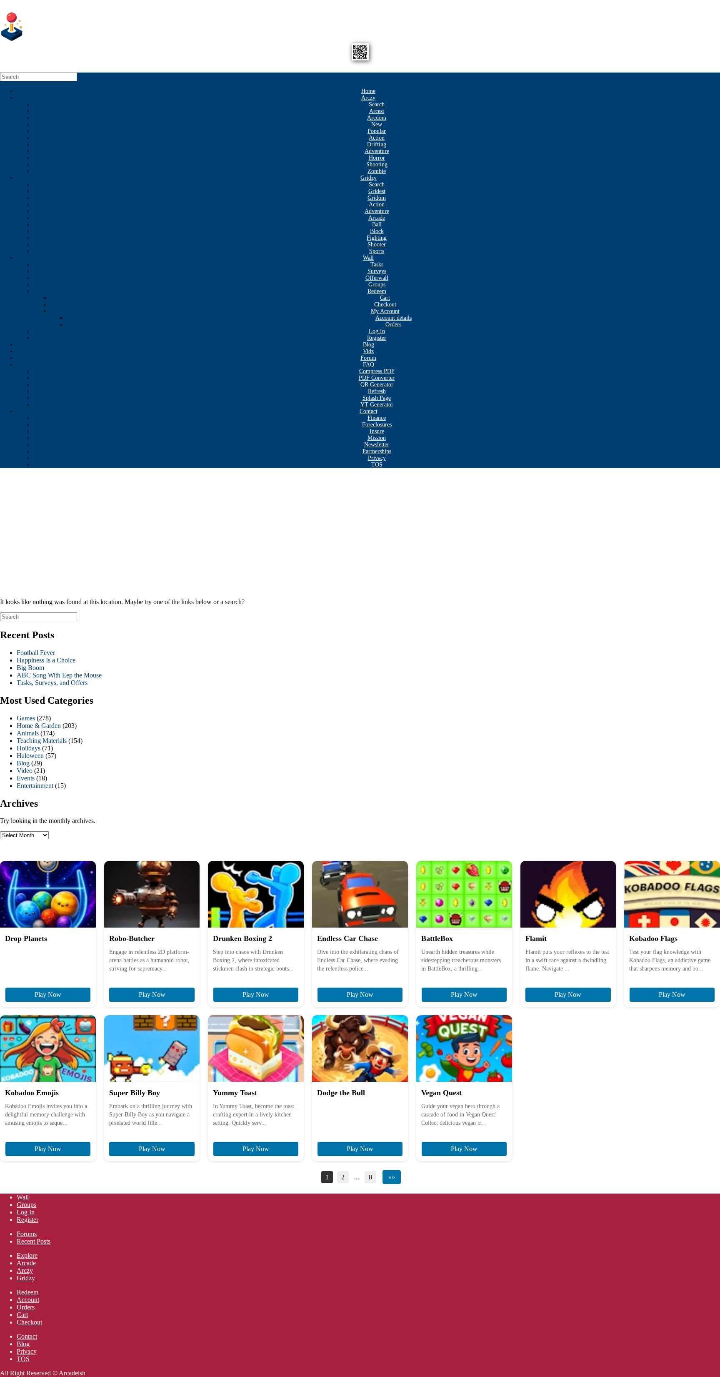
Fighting (377, 238)
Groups (376, 284)
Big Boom (30, 667)
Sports (376, 251)
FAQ (368, 364)
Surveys (377, 271)
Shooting (377, 164)
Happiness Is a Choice (46, 660)
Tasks (376, 264)
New (376, 124)
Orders (393, 324)
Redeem (377, 291)
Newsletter (376, 444)
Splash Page (376, 398)
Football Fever (36, 652)
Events (26, 778)
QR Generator (376, 384)
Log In (377, 331)
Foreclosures (377, 424)
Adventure (377, 151)
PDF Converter (377, 378)
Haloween (30, 755)
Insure (377, 431)
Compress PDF (377, 371)
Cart (385, 298)
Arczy (368, 98)
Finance (377, 418)
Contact (369, 411)
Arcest (376, 111)
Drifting (376, 144)
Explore (27, 1255)
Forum (368, 358)
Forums (27, 1233)
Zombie (377, 171)
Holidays (28, 748)
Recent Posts (33, 1241)
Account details (393, 318)
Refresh (377, 391)
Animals (28, 733)
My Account (385, 311)
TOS (376, 465)
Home (368, 91)
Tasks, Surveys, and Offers (52, 682)
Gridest (376, 191)
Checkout (385, 304)
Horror (377, 158)
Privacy (377, 458)
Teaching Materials (42, 740)
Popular (377, 131)
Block (377, 231)
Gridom (377, 198)
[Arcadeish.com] (12, 39)
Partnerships (376, 451)
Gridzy (368, 178)
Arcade (376, 218)
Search (377, 104)
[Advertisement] (360, 533)
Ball (377, 224)
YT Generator (376, 404)
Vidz (368, 351)
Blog (368, 344)
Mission (377, 438)
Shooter (377, 244)
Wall (368, 258)
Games (26, 718)
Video (24, 770)
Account (28, 1299)
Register (376, 338)
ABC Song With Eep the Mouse (59, 675)
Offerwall (376, 278)
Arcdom (376, 118)
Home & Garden (39, 725)
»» (391, 1177)
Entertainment (35, 785)
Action (377, 138)
